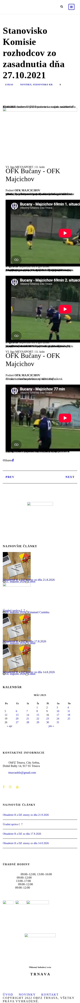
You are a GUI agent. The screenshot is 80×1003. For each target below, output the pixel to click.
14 (27, 715)
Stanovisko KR (43, 84)
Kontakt (50, 994)
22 (37, 718)
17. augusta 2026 (15, 643)
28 (27, 722)
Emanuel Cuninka (38, 612)
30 (47, 722)
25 (69, 718)
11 (69, 711)
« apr (9, 726)
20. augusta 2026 (15, 612)
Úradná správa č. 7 (13, 824)
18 (69, 715)
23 (47, 718)
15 (37, 715)
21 (27, 718)
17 (58, 715)
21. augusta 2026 (15, 581)
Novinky (25, 84)
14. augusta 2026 (15, 673)
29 (37, 722)
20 (17, 718)
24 (58, 718)
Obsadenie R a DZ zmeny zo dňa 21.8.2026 (26, 814)
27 (17, 722)
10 (58, 711)
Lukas (9, 84)
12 (6, 715)
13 (17, 715)
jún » (51, 726)
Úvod (8, 994)
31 (58, 722)
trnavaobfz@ (22, 772)
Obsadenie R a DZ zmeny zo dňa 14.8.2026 (26, 843)
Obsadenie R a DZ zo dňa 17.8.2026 (22, 833)
